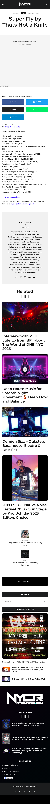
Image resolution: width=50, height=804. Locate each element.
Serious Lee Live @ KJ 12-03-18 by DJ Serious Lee (23, 662)
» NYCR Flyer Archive (10, 771)
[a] (25, 317)
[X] (19, 791)
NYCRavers (15, 13)
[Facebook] (15, 791)
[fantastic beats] (6, 724)
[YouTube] (34, 791)
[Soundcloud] (29, 791)
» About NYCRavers (10, 765)
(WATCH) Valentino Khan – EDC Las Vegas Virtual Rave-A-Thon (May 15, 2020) (27, 669)
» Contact (6, 768)
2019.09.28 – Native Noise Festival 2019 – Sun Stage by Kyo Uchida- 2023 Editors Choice (24, 511)
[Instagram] (24, 791)
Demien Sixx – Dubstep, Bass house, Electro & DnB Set (23, 445)
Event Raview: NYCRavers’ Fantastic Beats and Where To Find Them (28, 724)
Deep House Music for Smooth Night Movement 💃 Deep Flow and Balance (25, 395)
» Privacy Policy (8, 774)
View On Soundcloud (11, 197)
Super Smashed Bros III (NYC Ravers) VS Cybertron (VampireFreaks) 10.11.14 (30, 738)
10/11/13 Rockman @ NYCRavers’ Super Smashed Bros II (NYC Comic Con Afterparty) (29, 751)
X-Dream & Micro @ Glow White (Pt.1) (28, 679)
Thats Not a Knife (12, 127)
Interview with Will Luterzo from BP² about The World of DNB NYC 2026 (23, 342)
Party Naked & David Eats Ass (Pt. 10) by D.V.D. (25, 543)
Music (24, 13)
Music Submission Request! (22, 204)
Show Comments (24, 581)
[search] (45, 601)
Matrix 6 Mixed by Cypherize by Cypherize (25, 562)
